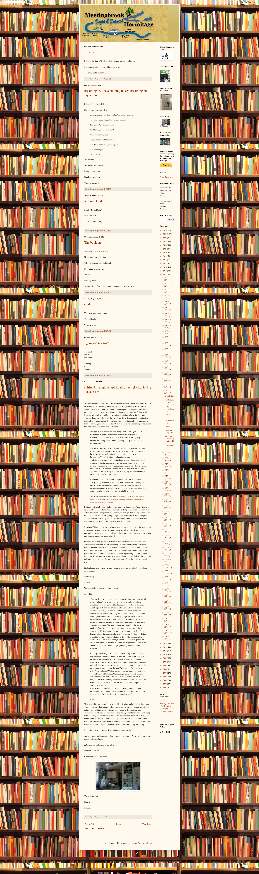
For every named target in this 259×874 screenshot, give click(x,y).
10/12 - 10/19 (167, 344)
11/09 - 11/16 (167, 320)
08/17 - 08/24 (167, 391)
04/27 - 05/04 (167, 542)
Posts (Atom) (100, 828)
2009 (165, 658)
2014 (165, 274)
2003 (165, 680)
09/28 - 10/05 (167, 356)
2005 (165, 673)
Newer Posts (89, 824)
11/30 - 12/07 (167, 302)
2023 (165, 241)
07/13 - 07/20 (167, 477)
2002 (165, 683)
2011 (165, 650)
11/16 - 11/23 (167, 314)
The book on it (93, 242)
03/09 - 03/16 (167, 584)
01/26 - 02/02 (167, 619)
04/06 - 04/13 (167, 560)
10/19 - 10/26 (167, 338)
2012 (165, 647)
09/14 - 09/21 (167, 368)
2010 (165, 654)
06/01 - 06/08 (167, 512)
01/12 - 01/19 (167, 631)
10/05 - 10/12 (167, 350)
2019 (165, 256)
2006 (165, 669)
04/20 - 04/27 (167, 548)
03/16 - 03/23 (167, 578)
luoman (134, 843)
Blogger (150, 843)
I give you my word (96, 343)
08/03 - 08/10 (167, 459)
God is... (89, 304)
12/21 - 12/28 (167, 284)
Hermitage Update (167, 711)
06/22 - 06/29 (167, 495)
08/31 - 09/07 (167, 379)
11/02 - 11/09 (167, 326)
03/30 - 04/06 (167, 566)
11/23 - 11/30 (167, 308)
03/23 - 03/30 (167, 572)
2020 (165, 252)
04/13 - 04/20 (167, 554)
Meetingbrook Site (167, 703)
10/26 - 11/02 (167, 332)
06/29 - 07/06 (167, 489)
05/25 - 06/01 (167, 518)
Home (118, 824)
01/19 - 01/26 (167, 625)
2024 (165, 237)
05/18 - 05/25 (167, 524)
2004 (165, 676)
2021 (165, 248)
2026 (165, 230)
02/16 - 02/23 (167, 602)
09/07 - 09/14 (167, 373)
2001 (165, 687)
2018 (165, 259)
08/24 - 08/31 (167, 385)
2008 (165, 661)
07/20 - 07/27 (167, 471)
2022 (165, 245)
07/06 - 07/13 (167, 483)
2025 (165, 234)
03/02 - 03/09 (167, 590)
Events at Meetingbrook (165, 707)
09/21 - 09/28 (167, 362)
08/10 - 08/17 (167, 453)
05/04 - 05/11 (167, 536)
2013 (165, 643)
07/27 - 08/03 (167, 465)
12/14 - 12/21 (167, 290)
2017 (165, 263)
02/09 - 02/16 (167, 607)
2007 (165, 665)
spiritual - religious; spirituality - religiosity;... (169, 442)
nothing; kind (93, 201)
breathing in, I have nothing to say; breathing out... (169, 405)
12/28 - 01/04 (167, 278)
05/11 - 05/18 (167, 530)
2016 (165, 267)
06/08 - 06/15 (167, 506)
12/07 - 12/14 (167, 296)
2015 (165, 270)
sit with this (92, 52)
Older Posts (146, 824)
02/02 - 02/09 (167, 613)
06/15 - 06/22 (167, 500)
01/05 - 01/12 (167, 637)
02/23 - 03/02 (167, 595)
